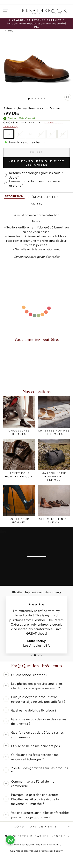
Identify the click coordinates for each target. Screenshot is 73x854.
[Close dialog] (68, 377)
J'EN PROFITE (37, 462)
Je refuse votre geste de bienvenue (37, 467)
